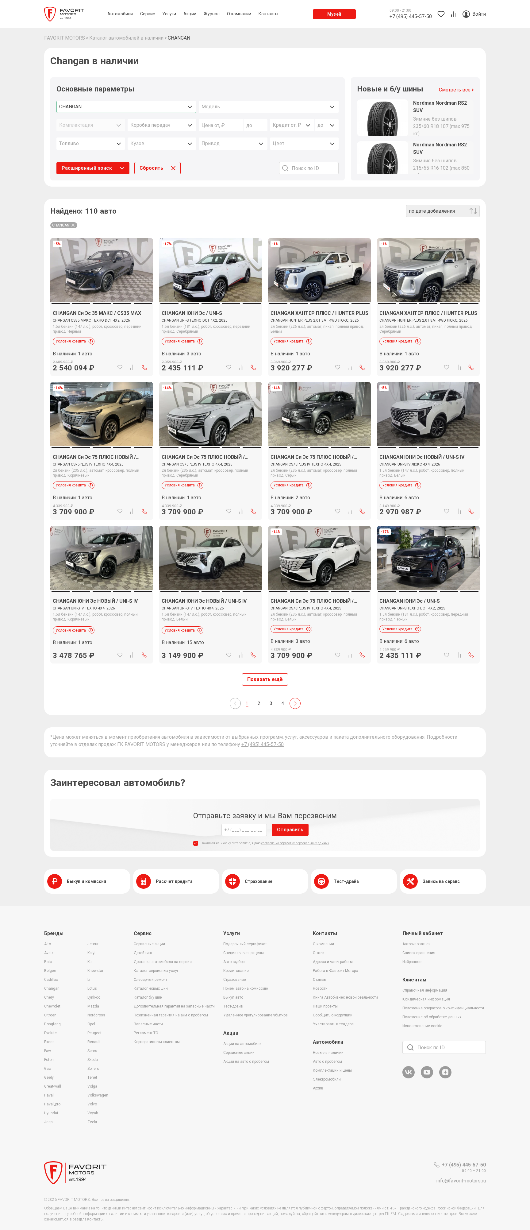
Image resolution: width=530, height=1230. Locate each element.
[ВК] (408, 1077)
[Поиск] (410, 1047)
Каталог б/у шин (148, 997)
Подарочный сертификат (245, 944)
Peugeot (94, 1033)
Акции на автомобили (242, 1044)
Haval (49, 1095)
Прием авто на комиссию (245, 988)
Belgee (50, 971)
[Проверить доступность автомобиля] (144, 367)
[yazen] (445, 1077)
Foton (49, 1060)
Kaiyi (91, 953)
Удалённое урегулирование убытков (255, 1015)
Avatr (48, 953)
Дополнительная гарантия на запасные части (174, 1006)
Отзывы (320, 979)
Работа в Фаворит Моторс (335, 971)
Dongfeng (52, 1024)
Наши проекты (325, 1006)
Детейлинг (143, 953)
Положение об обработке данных (431, 1017)
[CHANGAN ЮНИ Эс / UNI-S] (210, 339)
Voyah (92, 1113)
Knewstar (95, 971)
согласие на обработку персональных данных (295, 843)
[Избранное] (120, 367)
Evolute (50, 1033)
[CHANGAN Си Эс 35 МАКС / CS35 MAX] (101, 339)
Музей (334, 14)
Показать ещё (265, 679)
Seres (92, 1051)
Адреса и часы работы (333, 962)
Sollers (93, 1068)
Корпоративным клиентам (157, 1042)
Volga (92, 1086)
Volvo (92, 1104)
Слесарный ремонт (150, 979)
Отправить (290, 830)
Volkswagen (97, 1095)
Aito (47, 944)
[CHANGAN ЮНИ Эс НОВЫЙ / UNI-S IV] (428, 483)
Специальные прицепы (243, 953)
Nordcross (96, 1015)
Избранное (411, 962)
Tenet (92, 1077)
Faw (47, 1051)
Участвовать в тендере (333, 1024)
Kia (90, 962)
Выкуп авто (233, 997)
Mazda (93, 1006)
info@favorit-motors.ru (461, 1181)
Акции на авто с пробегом (246, 1061)
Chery (49, 997)
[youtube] (427, 1077)
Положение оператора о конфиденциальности (443, 1008)
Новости (320, 988)
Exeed (49, 1042)
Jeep (48, 1122)
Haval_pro (52, 1104)
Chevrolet (52, 1006)
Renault (94, 1042)
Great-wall (52, 1086)
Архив (318, 1088)
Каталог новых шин (151, 988)
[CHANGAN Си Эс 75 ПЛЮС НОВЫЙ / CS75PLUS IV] (101, 483)
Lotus (92, 988)
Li (88, 979)
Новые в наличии (328, 1052)
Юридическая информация (426, 999)
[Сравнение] (132, 367)
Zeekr (92, 1122)
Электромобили (327, 1079)
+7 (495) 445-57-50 (262, 744)
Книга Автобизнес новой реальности (345, 997)
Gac (47, 1068)
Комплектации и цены (332, 1070)
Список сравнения (418, 953)
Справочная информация (424, 990)
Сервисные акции (149, 944)
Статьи (319, 953)
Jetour (92, 944)
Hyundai (51, 1113)
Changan (52, 988)
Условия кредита (71, 341)
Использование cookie (422, 1026)
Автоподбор (233, 962)
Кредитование (236, 971)
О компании (323, 944)
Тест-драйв (233, 1006)
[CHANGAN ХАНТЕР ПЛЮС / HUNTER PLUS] (319, 339)
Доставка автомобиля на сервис (163, 962)
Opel (91, 1024)
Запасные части (148, 1024)
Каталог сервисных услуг (156, 971)
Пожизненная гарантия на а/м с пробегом (171, 1015)
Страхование (234, 979)
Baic (48, 962)
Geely (49, 1077)
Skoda (92, 1060)
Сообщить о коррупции (332, 1015)
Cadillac (51, 979)
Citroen (50, 1015)
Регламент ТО (146, 1033)
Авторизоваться (416, 944)
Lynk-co (93, 997)
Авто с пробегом (327, 1061)
